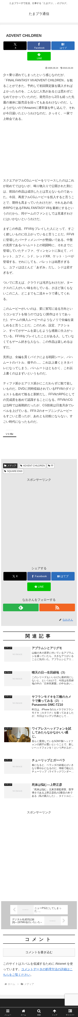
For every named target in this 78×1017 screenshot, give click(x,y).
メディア (11, 465)
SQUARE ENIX (15, 471)
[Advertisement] (39, 522)
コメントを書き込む (39, 952)
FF (52, 465)
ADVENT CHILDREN (34, 465)
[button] (70, 671)
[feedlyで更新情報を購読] (21, 607)
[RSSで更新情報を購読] (57, 607)
